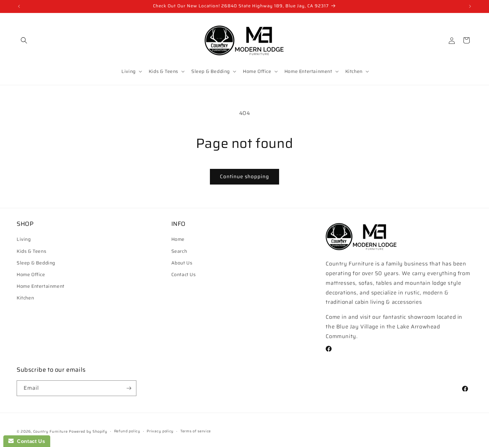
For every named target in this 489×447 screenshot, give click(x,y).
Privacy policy (160, 431)
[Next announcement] (470, 6)
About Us (182, 262)
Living (24, 239)
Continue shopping (244, 177)
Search (179, 251)
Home (178, 239)
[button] (24, 40)
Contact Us (183, 274)
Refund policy (127, 431)
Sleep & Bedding (36, 262)
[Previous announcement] (19, 6)
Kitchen (25, 298)
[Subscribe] (128, 388)
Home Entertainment (41, 286)
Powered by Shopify (88, 431)
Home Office (31, 274)
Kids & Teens (31, 251)
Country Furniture (50, 431)
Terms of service (195, 431)
